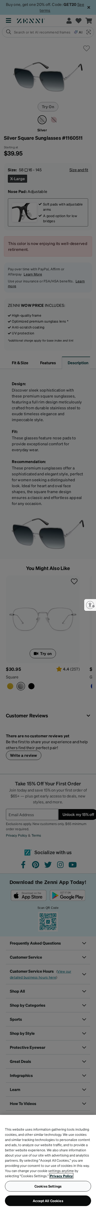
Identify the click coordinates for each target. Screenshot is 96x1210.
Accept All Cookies (48, 1200)
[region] (48, 1162)
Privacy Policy (61, 1176)
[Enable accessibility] (90, 605)
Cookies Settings (48, 1186)
